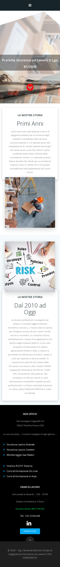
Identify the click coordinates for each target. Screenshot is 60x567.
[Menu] (30, 5)
